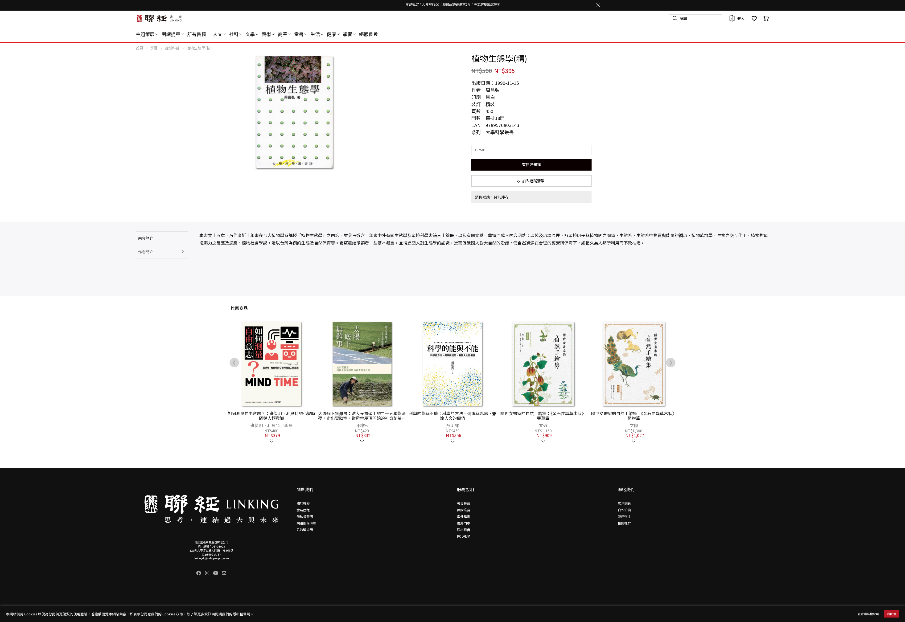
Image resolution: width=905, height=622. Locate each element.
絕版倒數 (368, 34)
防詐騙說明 (304, 529)
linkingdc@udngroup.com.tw (211, 558)
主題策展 (145, 34)
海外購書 (463, 516)
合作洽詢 (624, 509)
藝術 (266, 34)
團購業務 (463, 509)
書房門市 (463, 523)
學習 (347, 34)
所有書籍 (196, 34)
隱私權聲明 (304, 516)
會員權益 (463, 503)
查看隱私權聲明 (868, 614)
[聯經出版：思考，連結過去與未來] (159, 18)
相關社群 (624, 523)
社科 (234, 34)
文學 (250, 34)
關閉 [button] (598, 5)
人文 (217, 34)
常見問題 (624, 503)
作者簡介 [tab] (145, 251)
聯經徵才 (624, 516)
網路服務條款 (306, 523)
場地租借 (463, 529)
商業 (282, 34)
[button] (531, 181)
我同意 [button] (891, 614)
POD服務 (463, 536)
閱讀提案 (170, 34)
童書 (299, 34)
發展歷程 (303, 509)
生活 (315, 34)
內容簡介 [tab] (145, 238)
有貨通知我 (531, 164)
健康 (331, 34)
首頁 (139, 48)
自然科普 (172, 48)
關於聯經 (303, 503)
